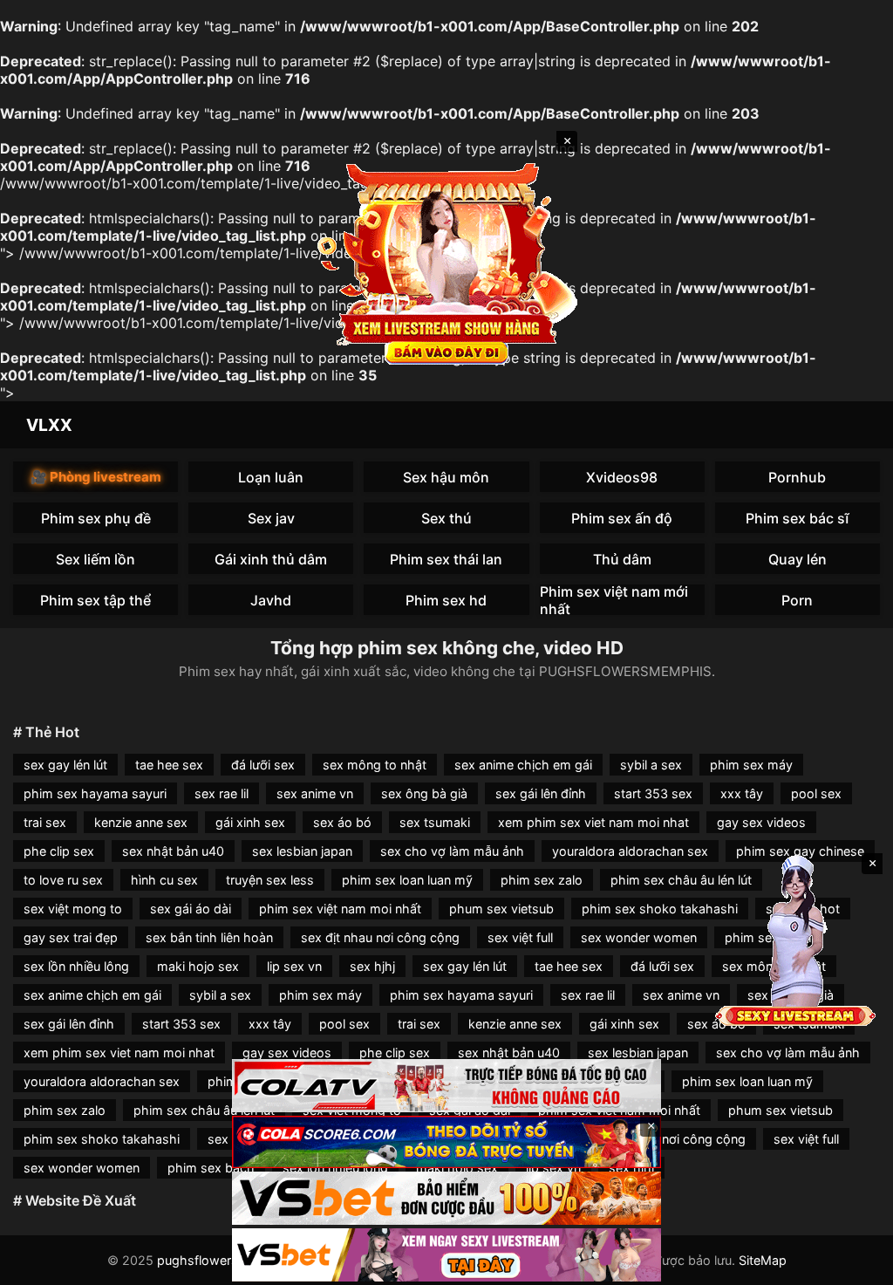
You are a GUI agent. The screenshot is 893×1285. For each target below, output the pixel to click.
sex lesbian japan (302, 851)
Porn (797, 600)
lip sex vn (294, 966)
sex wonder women (639, 937)
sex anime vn (314, 793)
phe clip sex (59, 851)
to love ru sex (63, 879)
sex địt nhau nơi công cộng (380, 937)
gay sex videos (761, 822)
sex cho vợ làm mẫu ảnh (452, 851)
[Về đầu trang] (855, 1264)
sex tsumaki (434, 822)
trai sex (45, 822)
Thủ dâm (622, 559)
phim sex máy (751, 764)
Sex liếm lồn (95, 559)
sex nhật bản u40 (173, 851)
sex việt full (520, 937)
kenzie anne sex (140, 822)
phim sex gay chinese (800, 851)
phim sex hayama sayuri (95, 793)
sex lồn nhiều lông (76, 966)
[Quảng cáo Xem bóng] (446, 1085)
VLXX (49, 424)
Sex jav (271, 518)
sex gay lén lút (65, 764)
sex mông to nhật (374, 764)
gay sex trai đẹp (71, 937)
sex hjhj (372, 966)
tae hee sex (169, 764)
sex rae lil (221, 793)
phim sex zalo (542, 879)
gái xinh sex (250, 822)
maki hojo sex (198, 966)
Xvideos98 (622, 477)
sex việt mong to (73, 908)
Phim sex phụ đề (96, 518)
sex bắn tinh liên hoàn (209, 937)
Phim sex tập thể (95, 600)
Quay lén (797, 559)
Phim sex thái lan (446, 559)
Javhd (270, 600)
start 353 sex (653, 793)
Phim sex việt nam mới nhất (614, 599)
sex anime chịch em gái (523, 764)
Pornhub (797, 477)
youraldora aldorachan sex (630, 851)
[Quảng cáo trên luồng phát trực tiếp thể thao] (446, 1255)
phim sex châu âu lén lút (681, 879)
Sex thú (446, 518)
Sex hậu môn (446, 477)
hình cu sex (164, 879)
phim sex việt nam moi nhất (340, 908)
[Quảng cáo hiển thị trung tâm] (446, 262)
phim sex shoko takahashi (660, 908)
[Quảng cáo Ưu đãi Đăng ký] (446, 1142)
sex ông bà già (424, 793)
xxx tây (741, 793)
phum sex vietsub (501, 908)
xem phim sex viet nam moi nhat (593, 822)
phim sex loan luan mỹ (407, 879)
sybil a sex (651, 764)
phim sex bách (211, 1167)
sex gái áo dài (190, 908)
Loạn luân (270, 477)
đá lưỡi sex (263, 764)
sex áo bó (342, 822)
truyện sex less (270, 879)
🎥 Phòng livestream (96, 476)
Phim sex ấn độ (621, 518)
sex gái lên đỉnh (540, 793)
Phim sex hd (446, 600)
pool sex (816, 793)
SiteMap (763, 1260)
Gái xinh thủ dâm (271, 559)
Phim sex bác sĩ (797, 518)
